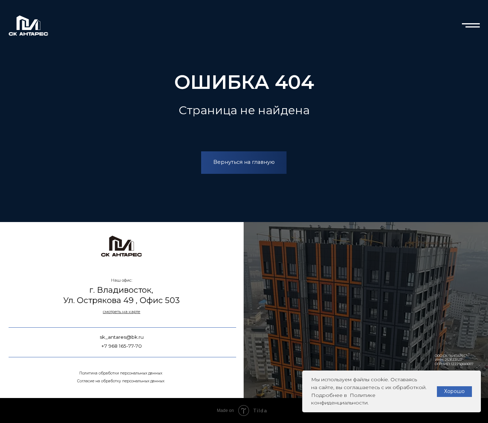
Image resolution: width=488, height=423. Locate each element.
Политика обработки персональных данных (120, 373)
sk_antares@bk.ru (122, 337)
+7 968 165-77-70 (121, 346)
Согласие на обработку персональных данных (120, 381)
